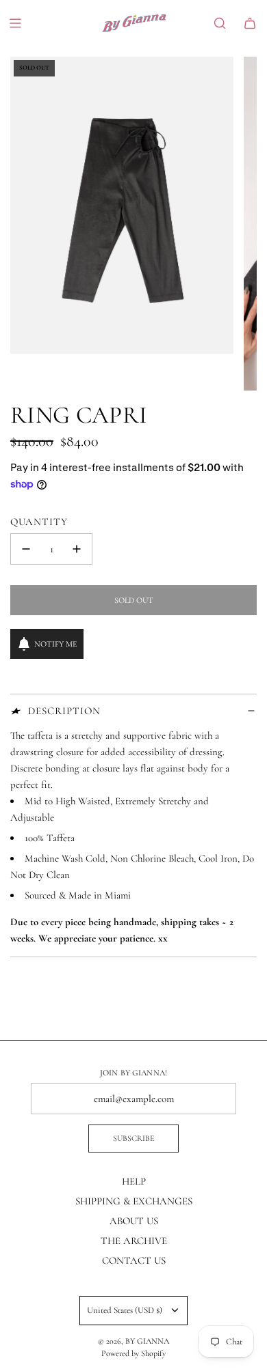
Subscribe (133, 1138)
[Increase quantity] (77, 549)
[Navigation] (15, 23)
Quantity (39, 521)
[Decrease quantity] (26, 549)
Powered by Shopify (133, 1353)
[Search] (220, 23)
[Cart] (250, 23)
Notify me (55, 644)
